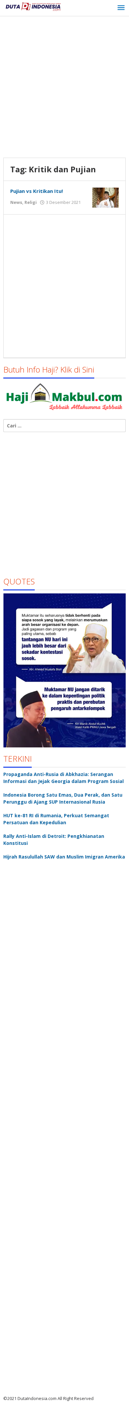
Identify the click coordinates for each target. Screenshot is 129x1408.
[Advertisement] (64, 88)
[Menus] (121, 8)
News (16, 202)
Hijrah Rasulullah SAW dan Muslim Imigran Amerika (64, 857)
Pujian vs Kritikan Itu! (36, 191)
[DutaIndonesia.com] (33, 6)
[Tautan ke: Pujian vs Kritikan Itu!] (105, 197)
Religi (30, 202)
